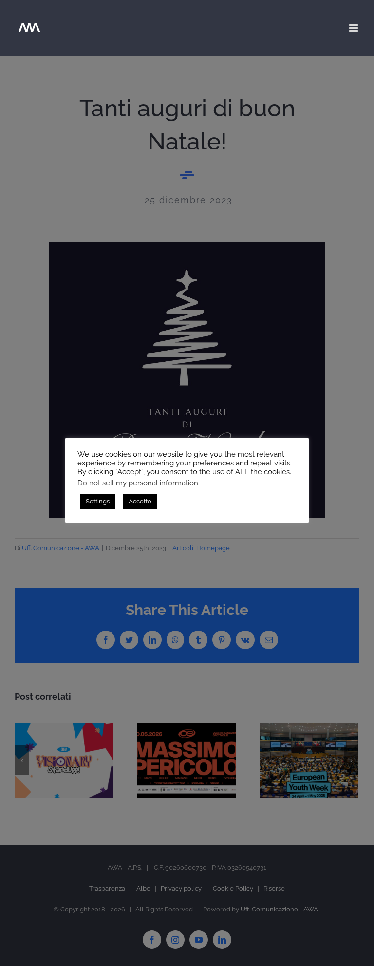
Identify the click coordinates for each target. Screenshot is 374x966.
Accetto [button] (140, 501)
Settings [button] (98, 501)
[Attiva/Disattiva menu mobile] (354, 28)
